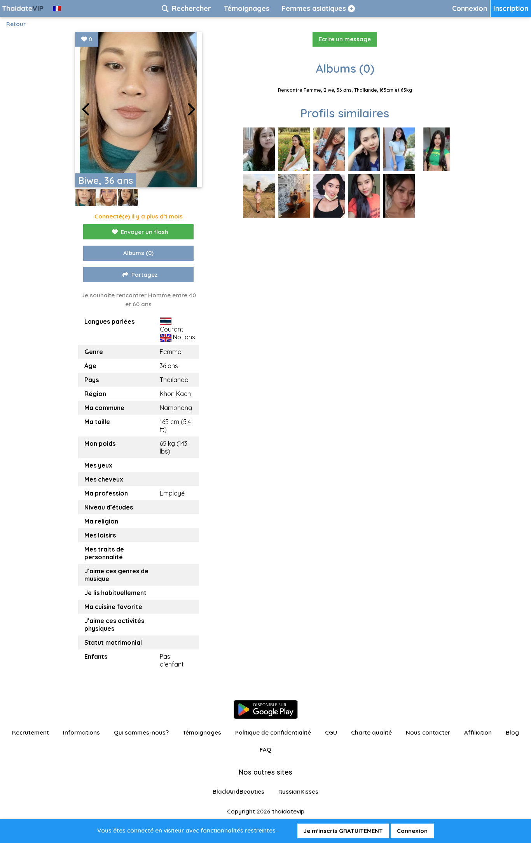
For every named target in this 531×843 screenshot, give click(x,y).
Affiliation (478, 732)
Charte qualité (371, 732)
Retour (16, 24)
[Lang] (57, 8)
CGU (331, 732)
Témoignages (202, 732)
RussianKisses (298, 791)
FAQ (265, 749)
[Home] (23, 8)
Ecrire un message (345, 39)
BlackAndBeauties (238, 791)
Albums (138, 253)
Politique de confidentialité (273, 732)
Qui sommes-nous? (141, 732)
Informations (81, 732)
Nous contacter (428, 732)
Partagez (144, 274)
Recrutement (30, 732)
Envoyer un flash (144, 232)
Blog (512, 732)
